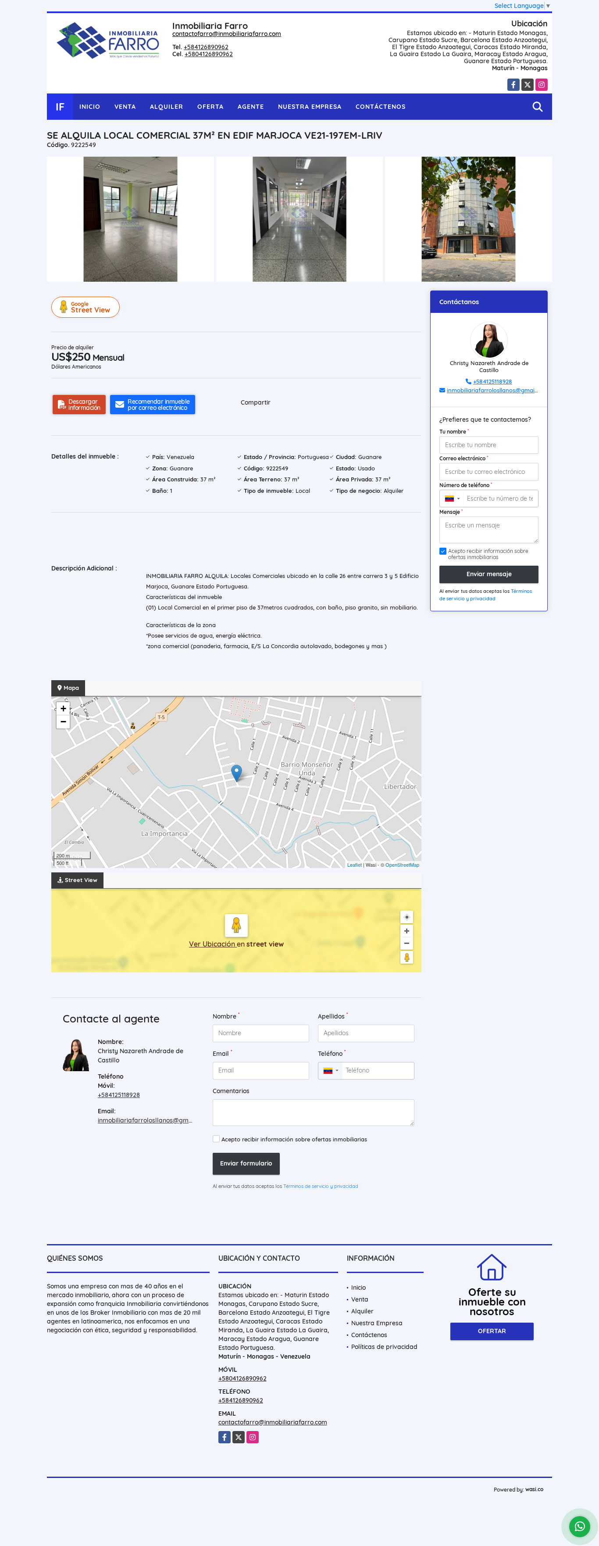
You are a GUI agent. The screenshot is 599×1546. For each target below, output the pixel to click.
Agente (251, 107)
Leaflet (354, 864)
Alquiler (166, 107)
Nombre (226, 1016)
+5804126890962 (209, 54)
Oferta (210, 107)
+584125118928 (119, 1095)
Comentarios (231, 1091)
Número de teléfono (465, 484)
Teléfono (332, 1053)
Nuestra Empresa (310, 107)
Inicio (89, 107)
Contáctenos (381, 107)
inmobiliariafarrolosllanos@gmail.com (153, 1120)
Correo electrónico (463, 458)
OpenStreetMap (402, 864)
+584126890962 (206, 47)
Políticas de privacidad (384, 1347)
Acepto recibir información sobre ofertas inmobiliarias (294, 1139)
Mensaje (451, 511)
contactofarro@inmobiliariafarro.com (226, 34)
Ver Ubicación (213, 944)
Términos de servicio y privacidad (320, 1186)
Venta (125, 107)
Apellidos (333, 1016)
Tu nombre (454, 431)
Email (222, 1053)
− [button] (63, 721)
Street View (90, 307)
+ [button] (63, 708)
